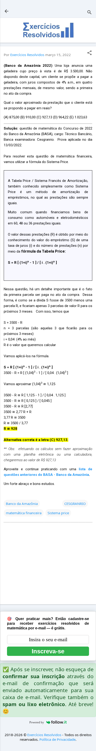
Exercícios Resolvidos (44, 734)
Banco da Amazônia (22, 503)
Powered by (36, 722)
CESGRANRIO (75, 503)
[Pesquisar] (89, 13)
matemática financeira (23, 513)
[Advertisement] (48, 564)
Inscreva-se (48, 651)
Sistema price (58, 513)
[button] (89, 53)
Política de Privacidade (57, 739)
